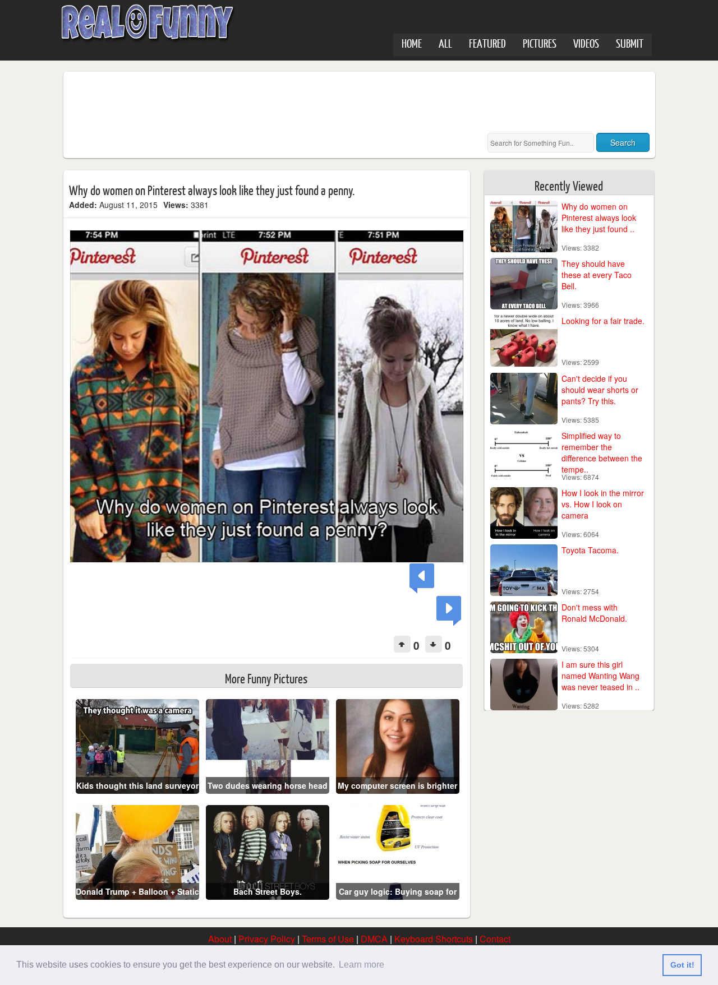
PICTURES (539, 43)
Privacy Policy (266, 938)
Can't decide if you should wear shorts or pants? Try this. (599, 389)
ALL (445, 43)
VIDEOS (586, 43)
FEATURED (487, 43)
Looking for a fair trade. (603, 320)
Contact (495, 938)
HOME (412, 43)
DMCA (374, 938)
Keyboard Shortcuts (433, 938)
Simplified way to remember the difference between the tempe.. (601, 452)
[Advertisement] (273, 102)
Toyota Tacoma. (590, 550)
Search (623, 142)
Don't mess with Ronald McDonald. (594, 613)
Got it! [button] (682, 964)
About (220, 938)
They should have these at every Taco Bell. (596, 275)
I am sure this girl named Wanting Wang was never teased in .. (600, 675)
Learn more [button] (361, 964)
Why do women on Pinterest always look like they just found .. (598, 217)
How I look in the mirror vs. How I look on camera (602, 504)
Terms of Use (328, 938)
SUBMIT (629, 43)
